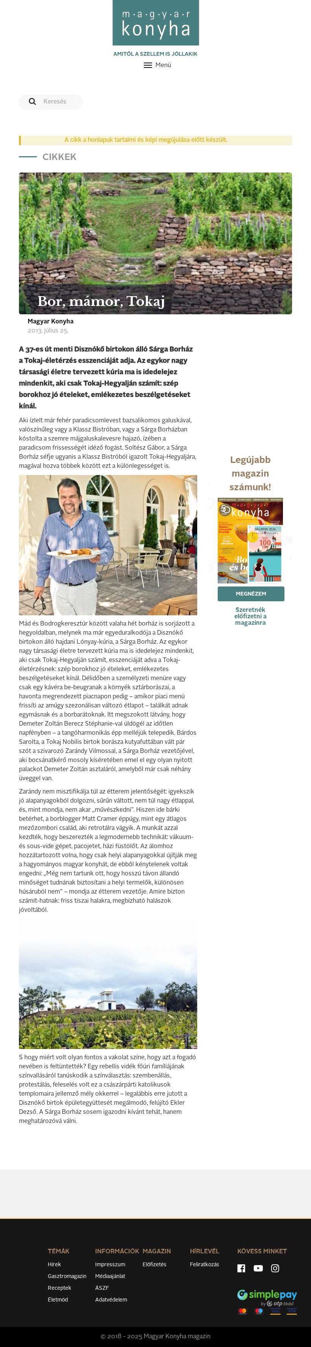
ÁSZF (102, 1288)
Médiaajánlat (110, 1276)
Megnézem (251, 594)
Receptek (59, 1288)
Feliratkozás (204, 1264)
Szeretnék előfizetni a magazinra (250, 616)
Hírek (54, 1264)
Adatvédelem (111, 1300)
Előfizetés (154, 1264)
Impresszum (110, 1264)
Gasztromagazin (67, 1276)
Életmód (58, 1300)
